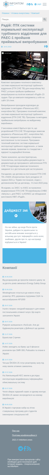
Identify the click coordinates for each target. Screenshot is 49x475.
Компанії (35, 13)
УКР (39, 4)
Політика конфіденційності (24, 435)
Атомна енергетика (20, 13)
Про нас (16, 431)
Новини (5, 13)
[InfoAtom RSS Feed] (32, 4)
